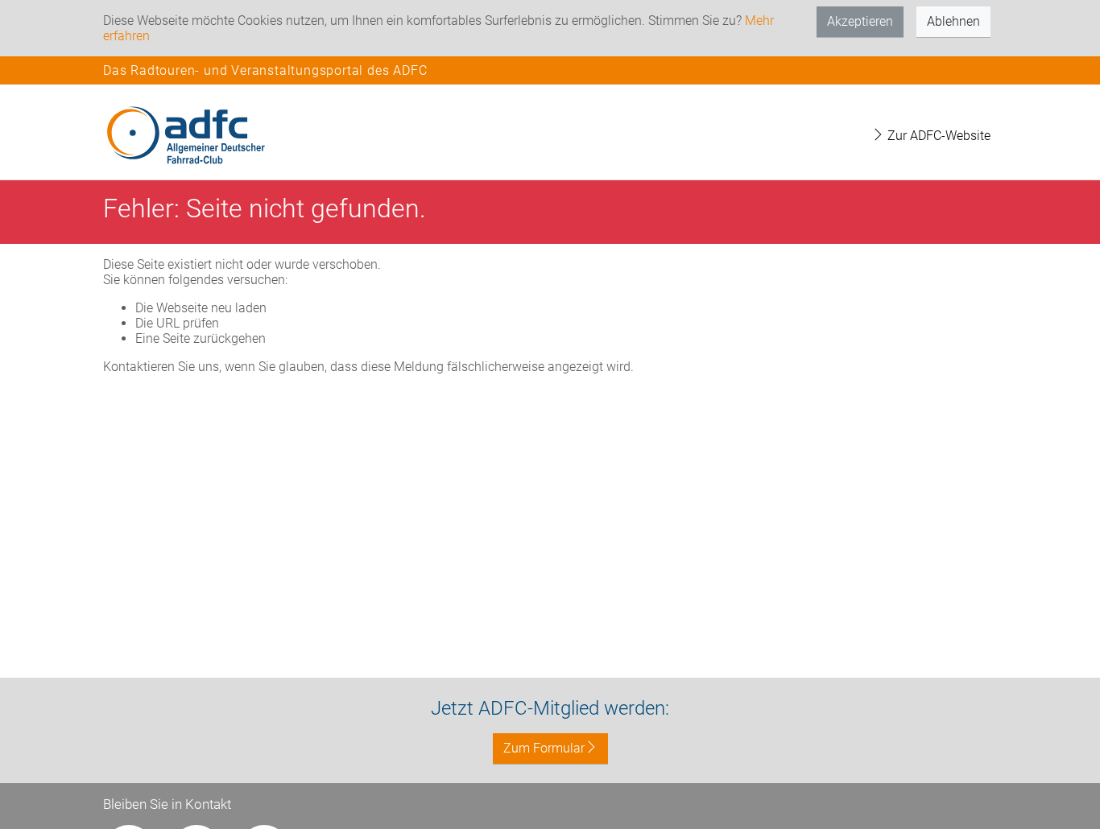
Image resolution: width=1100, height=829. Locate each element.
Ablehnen (953, 21)
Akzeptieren (860, 21)
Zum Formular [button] (544, 748)
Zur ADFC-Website (937, 135)
